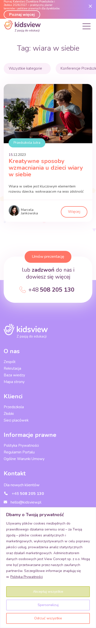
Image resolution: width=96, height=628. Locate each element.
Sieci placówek (16, 420)
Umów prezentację (48, 256)
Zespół (9, 361)
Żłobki (9, 413)
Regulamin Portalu (19, 452)
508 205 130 (51, 290)
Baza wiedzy (14, 375)
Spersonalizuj (48, 605)
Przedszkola (14, 407)
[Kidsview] (22, 31)
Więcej (74, 211)
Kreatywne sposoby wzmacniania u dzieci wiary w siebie (46, 167)
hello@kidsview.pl (25, 502)
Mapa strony (14, 381)
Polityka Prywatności (26, 576)
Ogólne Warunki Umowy (24, 458)
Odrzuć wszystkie (48, 618)
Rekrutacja (12, 368)
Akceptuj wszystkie (48, 591)
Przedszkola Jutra (27, 142)
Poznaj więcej (22, 14)
